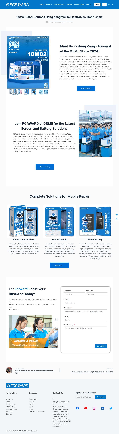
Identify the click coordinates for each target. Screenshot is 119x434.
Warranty (9, 412)
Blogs (31, 407)
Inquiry (97, 4)
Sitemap (9, 414)
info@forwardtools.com (61, 402)
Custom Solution (59, 4)
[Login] (112, 4)
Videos (31, 402)
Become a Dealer (79, 4)
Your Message (68, 325)
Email (65, 299)
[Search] (109, 4)
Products (47, 4)
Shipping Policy (11, 409)
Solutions (70, 4)
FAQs (31, 409)
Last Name (89, 291)
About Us (9, 399)
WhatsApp (67, 308)
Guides (31, 404)
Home (41, 4)
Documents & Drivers (36, 412)
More (87, 4)
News (8, 402)
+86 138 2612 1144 (59, 407)
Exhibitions (70, 22)
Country (66, 316)
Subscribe (100, 397)
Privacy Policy (11, 404)
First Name (67, 291)
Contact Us (33, 399)
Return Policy (10, 407)
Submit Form (101, 346)
